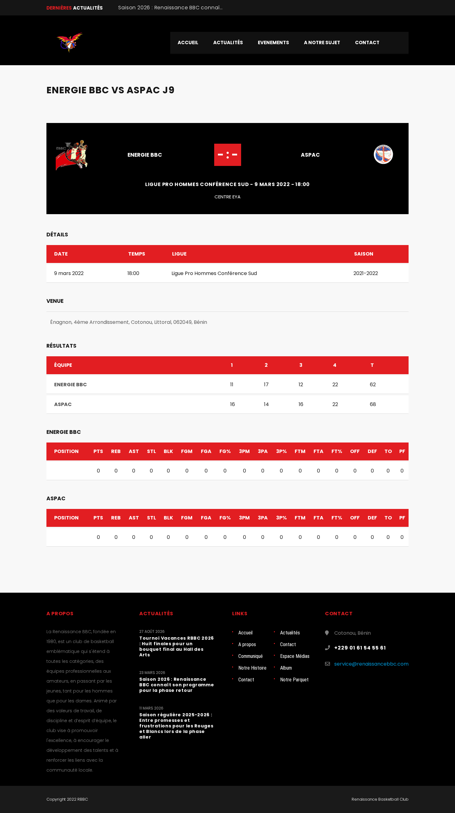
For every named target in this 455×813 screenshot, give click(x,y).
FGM (187, 451)
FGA (206, 451)
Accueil (245, 633)
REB (116, 451)
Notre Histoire (252, 668)
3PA (263, 451)
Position (66, 451)
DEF (372, 451)
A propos (247, 644)
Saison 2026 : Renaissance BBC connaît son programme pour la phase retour (220, 7)
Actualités (290, 633)
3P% (281, 451)
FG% (225, 451)
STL (151, 451)
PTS (98, 451)
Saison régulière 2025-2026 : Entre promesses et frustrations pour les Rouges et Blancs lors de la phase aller (176, 726)
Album (286, 668)
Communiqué (250, 656)
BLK (168, 451)
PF (402, 451)
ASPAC (310, 155)
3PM (244, 451)
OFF (355, 451)
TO (388, 451)
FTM (300, 451)
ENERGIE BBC (145, 155)
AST (134, 451)
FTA (318, 451)
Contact (288, 644)
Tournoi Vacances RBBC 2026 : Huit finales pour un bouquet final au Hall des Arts (176, 646)
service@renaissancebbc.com (371, 663)
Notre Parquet (294, 680)
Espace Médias (295, 656)
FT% (337, 451)
